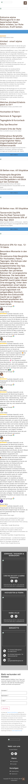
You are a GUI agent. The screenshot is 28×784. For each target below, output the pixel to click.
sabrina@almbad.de (17, 730)
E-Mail (3, 700)
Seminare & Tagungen (10, 116)
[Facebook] (12, 753)
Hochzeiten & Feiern (10, 111)
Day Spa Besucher (9, 124)
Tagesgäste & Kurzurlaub (12, 120)
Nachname (4, 695)
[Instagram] (15, 753)
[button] (14, 154)
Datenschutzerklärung (12, 712)
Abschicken (5, 708)
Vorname (4, 690)
